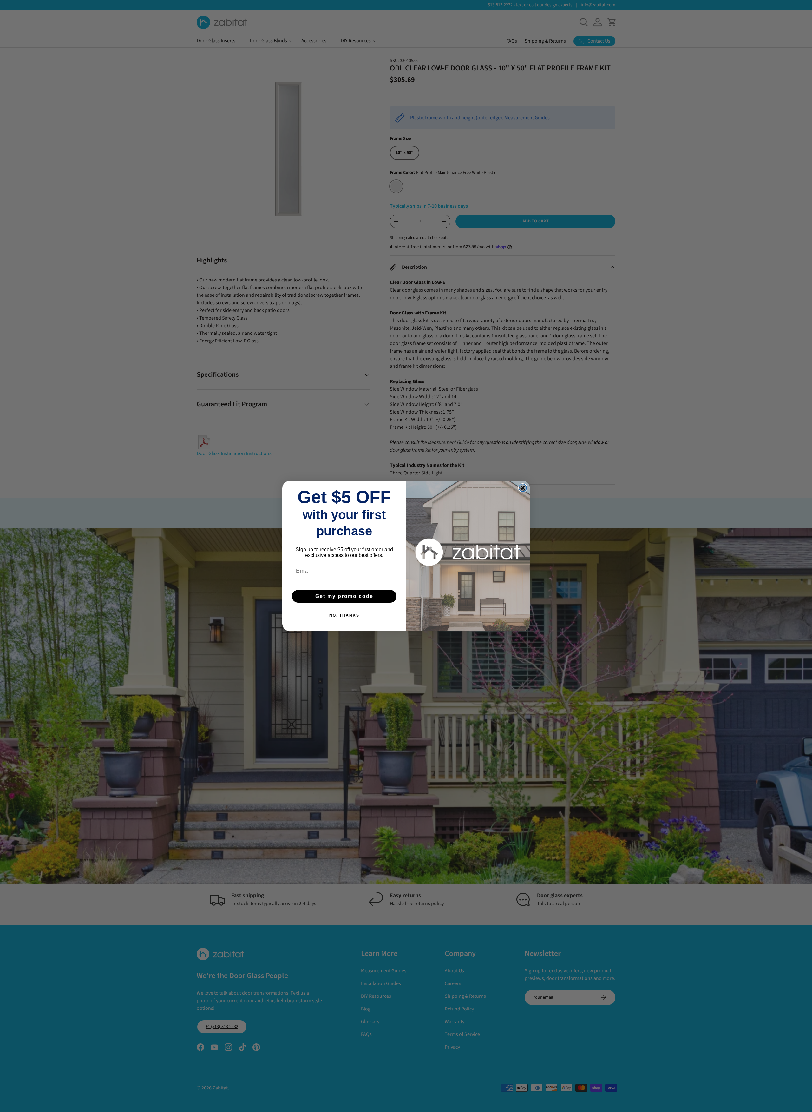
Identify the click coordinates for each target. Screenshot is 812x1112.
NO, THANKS (344, 615)
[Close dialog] (523, 488)
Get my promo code (344, 596)
